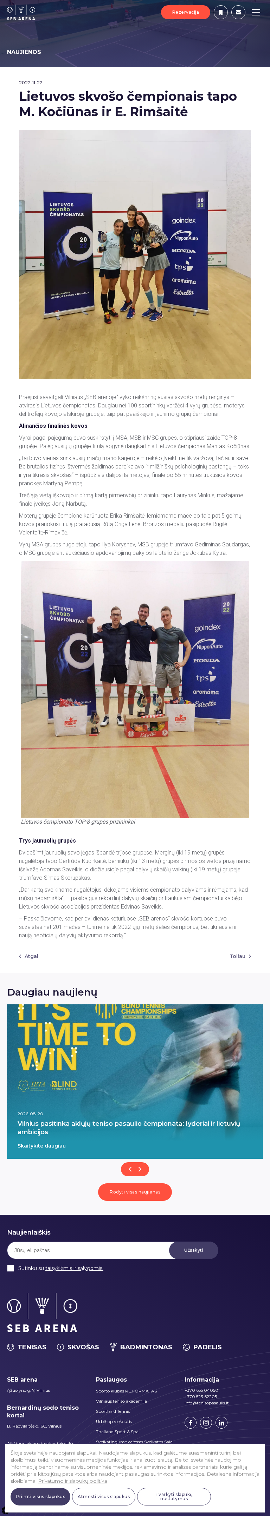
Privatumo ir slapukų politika (72, 1481)
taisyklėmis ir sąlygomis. (74, 1268)
